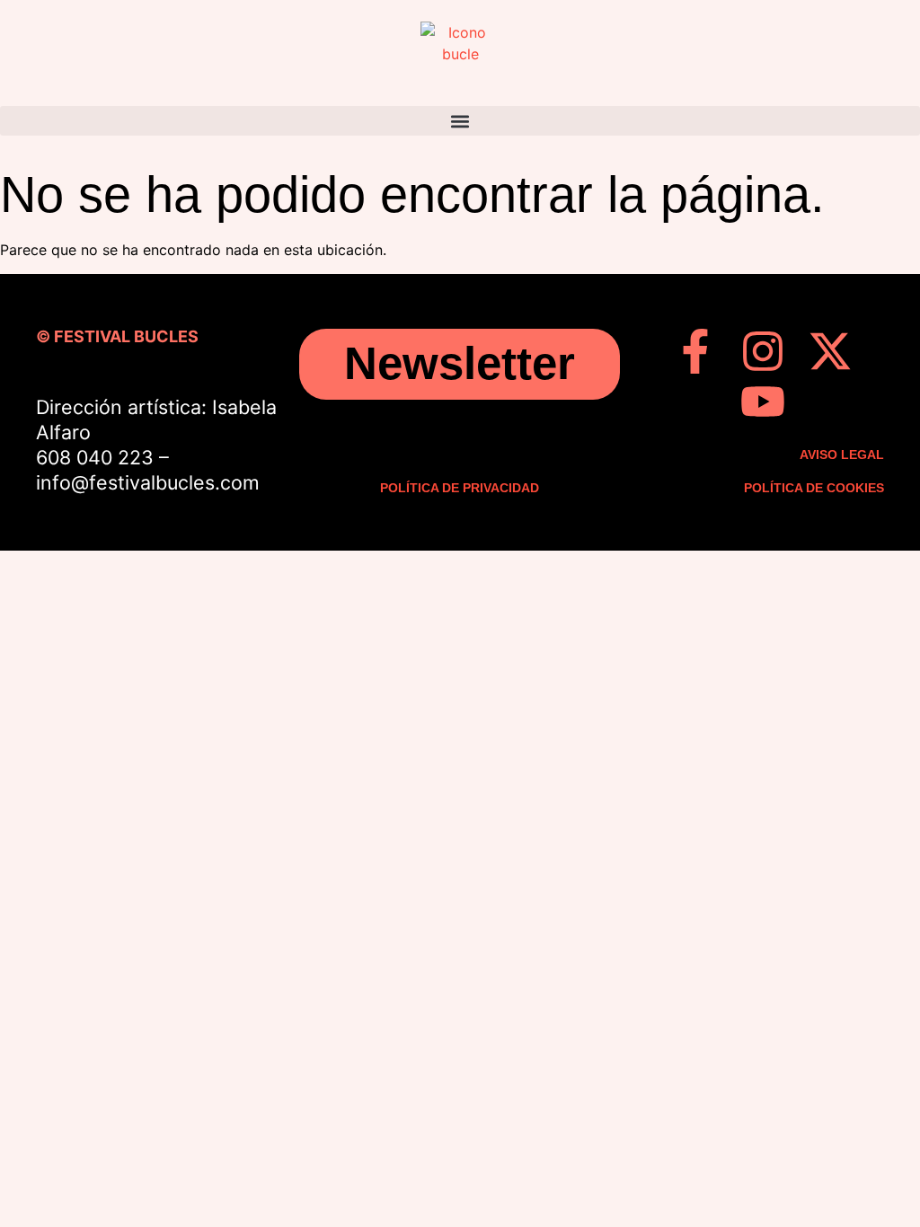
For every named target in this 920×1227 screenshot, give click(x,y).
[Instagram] (762, 351)
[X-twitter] (830, 351)
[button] (460, 121)
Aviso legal (842, 454)
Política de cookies (814, 488)
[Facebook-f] (695, 351)
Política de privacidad (459, 488)
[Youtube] (762, 401)
